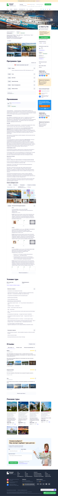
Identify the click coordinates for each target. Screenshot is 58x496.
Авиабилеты (15, 9)
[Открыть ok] (43, 484)
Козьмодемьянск (28, 27)
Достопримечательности (28, 476)
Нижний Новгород (16, 27)
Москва (28, 4)
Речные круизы (16, 12)
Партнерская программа (37, 473)
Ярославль (21, 27)
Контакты (31, 9)
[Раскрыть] (34, 74)
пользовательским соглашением (23, 463)
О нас (27, 9)
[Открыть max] (49, 484)
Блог (25, 472)
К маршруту (41, 58)
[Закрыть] (34, 68)
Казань (8, 27)
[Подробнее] (19, 31)
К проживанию (41, 50)
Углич (24, 27)
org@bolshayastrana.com (29, 481)
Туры (7, 9)
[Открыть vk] (40, 484)
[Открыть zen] (46, 484)
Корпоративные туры (22, 9)
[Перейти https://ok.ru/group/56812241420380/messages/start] (47, 75)
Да (20, 5)
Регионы (11, 9)
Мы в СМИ (26, 473)
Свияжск (32, 27)
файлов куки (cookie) (48, 490)
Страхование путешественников (39, 476)
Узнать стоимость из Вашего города (13, 285)
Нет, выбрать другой (23, 5)
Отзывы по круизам (48, 476)
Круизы (12, 12)
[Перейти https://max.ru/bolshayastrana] (42, 75)
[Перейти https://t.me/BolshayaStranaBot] (44, 75)
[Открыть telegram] (38, 484)
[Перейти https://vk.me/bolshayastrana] (40, 75)
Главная (8, 12)
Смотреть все (33, 62)
